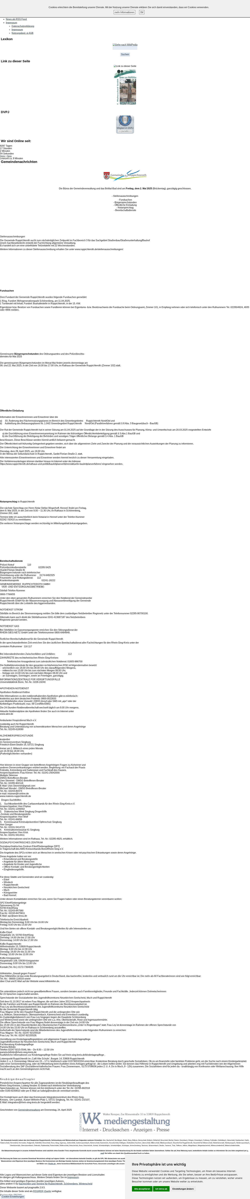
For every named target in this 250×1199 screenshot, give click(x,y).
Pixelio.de (52, 1164)
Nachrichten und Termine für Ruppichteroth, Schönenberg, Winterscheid (55, 1183)
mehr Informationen (124, 12)
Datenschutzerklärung (23, 26)
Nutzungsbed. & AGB (22, 33)
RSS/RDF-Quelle (42, 1191)
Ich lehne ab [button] (161, 1189)
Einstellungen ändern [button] (183, 1189)
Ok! (142, 12)
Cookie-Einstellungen (13, 1196)
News (9, 156)
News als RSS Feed (16, 19)
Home (2, 156)
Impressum (17, 29)
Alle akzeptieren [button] (142, 1189)
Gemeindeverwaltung (29, 1110)
